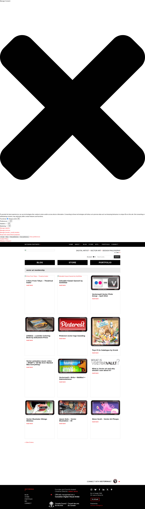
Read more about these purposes (10, 234)
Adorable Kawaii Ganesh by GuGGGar (71, 281)
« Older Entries (29, 442)
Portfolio (105, 262)
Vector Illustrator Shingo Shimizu (36, 420)
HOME (71, 244)
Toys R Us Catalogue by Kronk (105, 350)
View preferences (14, 236)
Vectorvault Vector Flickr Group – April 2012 (102, 295)
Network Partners (32, 244)
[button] (72, 107)
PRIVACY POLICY (5, 241)
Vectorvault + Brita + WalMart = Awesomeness (72, 378)
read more (29, 285)
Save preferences (24, 236)
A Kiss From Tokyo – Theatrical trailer (39, 281)
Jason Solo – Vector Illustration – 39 (67, 420)
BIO (26, 501)
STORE (91, 244)
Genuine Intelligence (96, 505)
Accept (2, 236)
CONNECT (114, 244)
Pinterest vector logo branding (72, 336)
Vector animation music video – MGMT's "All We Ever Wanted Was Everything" (39, 362)
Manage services (5, 230)
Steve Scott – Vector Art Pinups (105, 419)
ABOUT (77, 244)
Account (89, 257)
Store (72, 262)
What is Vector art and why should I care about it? (103, 369)
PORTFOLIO (106, 244)
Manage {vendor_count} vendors (9, 232)
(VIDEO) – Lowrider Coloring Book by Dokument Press (38, 336)
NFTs (96, 244)
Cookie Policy (4, 239)
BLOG (85, 244)
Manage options (5, 228)
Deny (7, 236)
